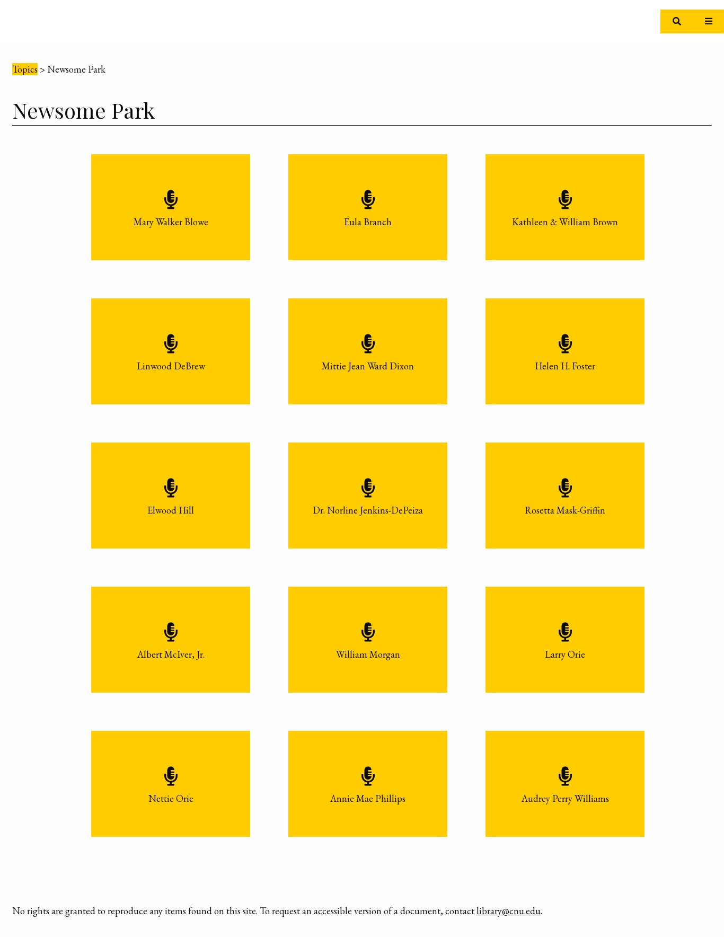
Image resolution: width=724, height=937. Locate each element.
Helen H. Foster (565, 366)
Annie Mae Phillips (367, 798)
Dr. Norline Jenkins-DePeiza (368, 510)
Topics (25, 69)
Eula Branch (368, 222)
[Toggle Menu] (708, 21)
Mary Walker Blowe (171, 222)
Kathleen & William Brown (565, 222)
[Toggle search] (676, 21)
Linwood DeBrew (171, 366)
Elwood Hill (170, 510)
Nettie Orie (170, 798)
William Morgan (368, 654)
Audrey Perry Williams (565, 798)
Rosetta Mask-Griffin (565, 510)
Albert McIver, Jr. (171, 654)
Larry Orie (565, 654)
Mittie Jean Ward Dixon (368, 366)
